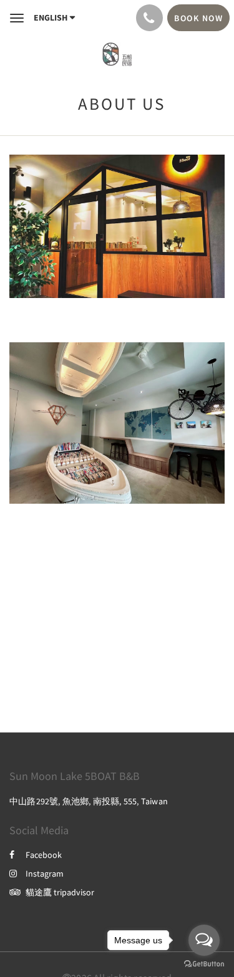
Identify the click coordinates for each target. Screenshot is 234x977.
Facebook (44, 854)
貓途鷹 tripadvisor (60, 892)
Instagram (45, 873)
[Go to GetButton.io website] (204, 964)
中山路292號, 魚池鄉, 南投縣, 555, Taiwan (88, 801)
